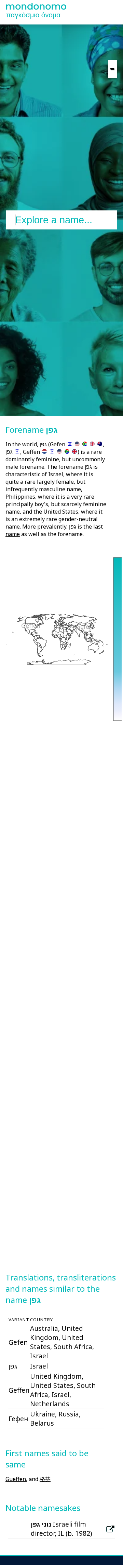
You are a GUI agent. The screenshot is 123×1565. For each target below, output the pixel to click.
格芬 (45, 1479)
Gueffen (15, 1479)
